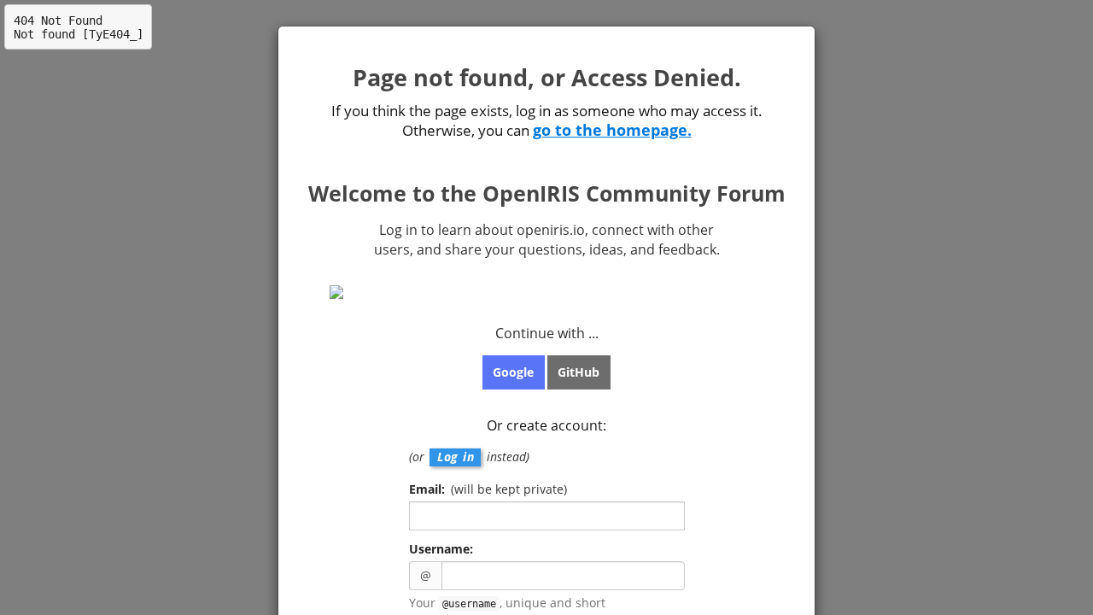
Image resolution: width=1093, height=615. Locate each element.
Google (513, 372)
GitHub (578, 372)
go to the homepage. (612, 130)
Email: (488, 489)
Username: (441, 549)
